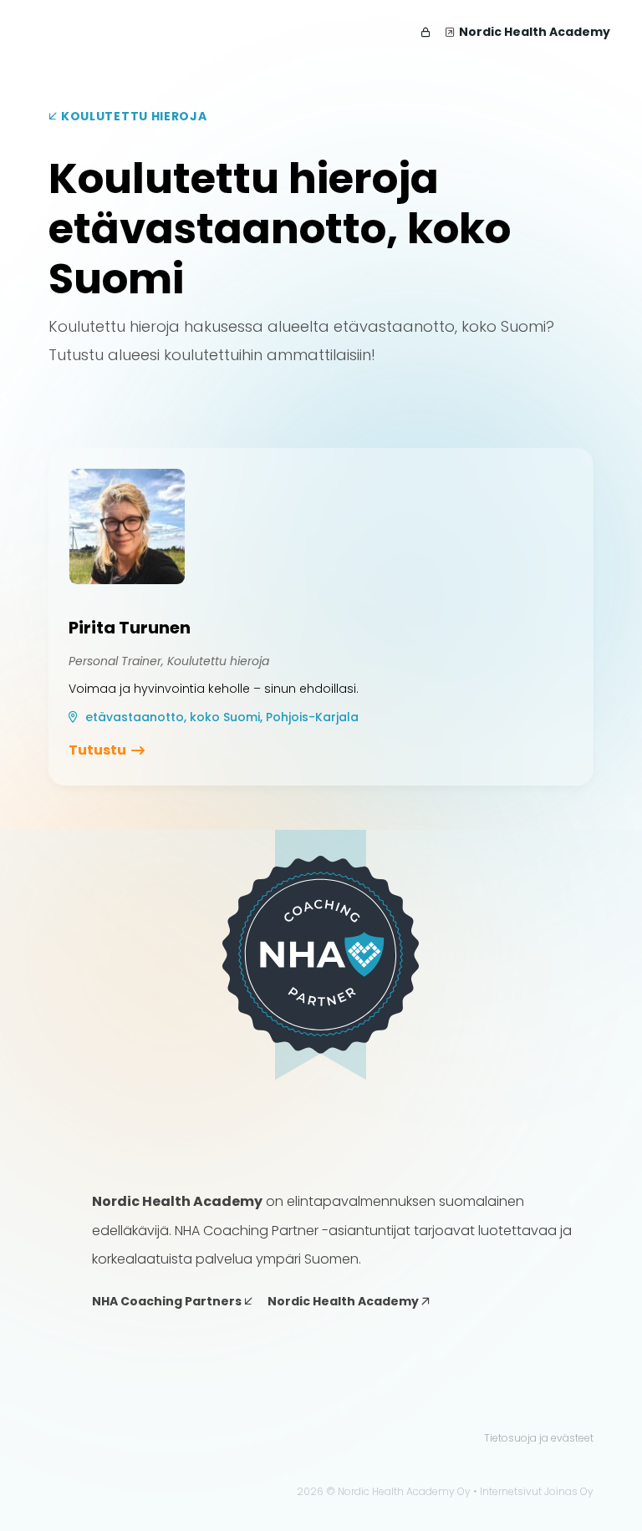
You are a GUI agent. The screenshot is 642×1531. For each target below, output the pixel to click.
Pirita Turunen (130, 627)
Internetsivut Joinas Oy (537, 1491)
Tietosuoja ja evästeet (539, 1438)
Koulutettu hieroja (132, 116)
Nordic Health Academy (534, 31)
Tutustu (97, 750)
